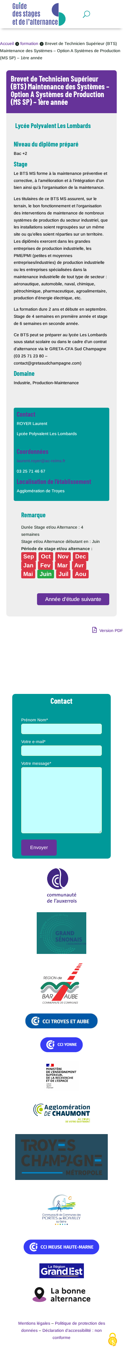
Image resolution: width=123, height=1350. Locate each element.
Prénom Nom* (34, 719)
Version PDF (110, 630)
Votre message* (36, 763)
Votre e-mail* (33, 741)
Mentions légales (34, 1323)
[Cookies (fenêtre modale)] (112, 1340)
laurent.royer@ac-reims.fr (41, 460)
